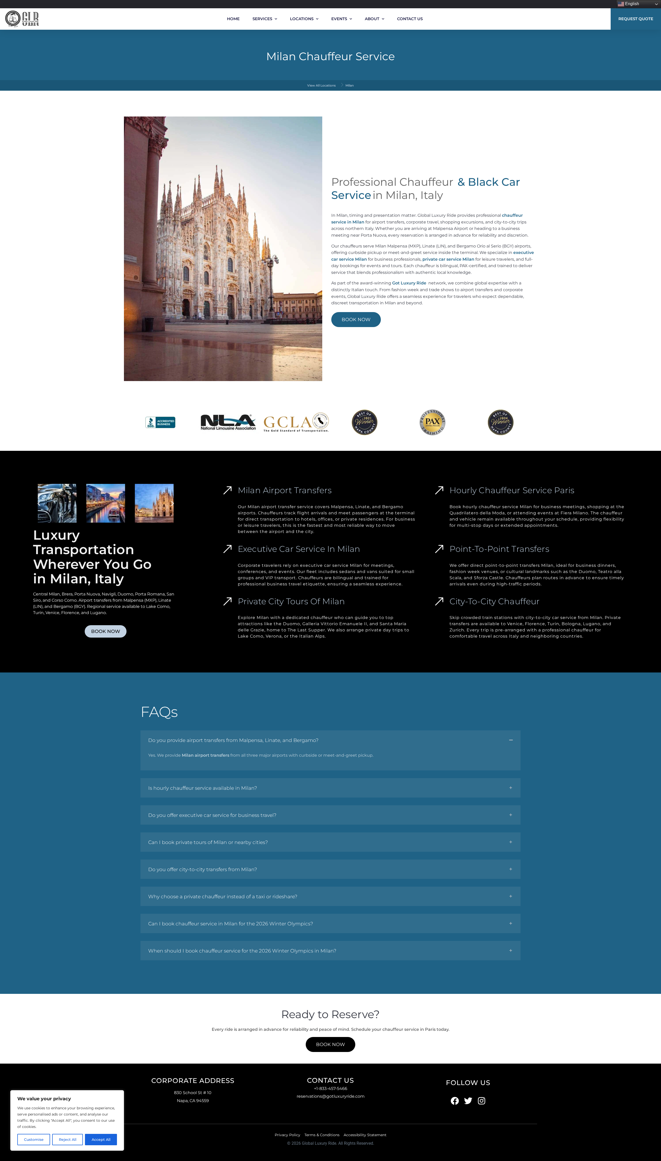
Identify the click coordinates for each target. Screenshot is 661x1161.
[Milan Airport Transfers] (227, 490)
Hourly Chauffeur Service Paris (512, 490)
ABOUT (372, 18)
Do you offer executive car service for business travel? (212, 815)
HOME (233, 18)
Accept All (101, 1139)
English (631, 4)
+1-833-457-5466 (330, 1088)
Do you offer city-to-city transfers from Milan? (202, 869)
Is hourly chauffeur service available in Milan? (202, 788)
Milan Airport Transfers (285, 490)
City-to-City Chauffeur (495, 601)
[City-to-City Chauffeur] (439, 601)
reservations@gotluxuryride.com (331, 1096)
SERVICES (262, 18)
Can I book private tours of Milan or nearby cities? (208, 842)
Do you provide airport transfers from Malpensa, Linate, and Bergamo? (233, 740)
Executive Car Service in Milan (299, 549)
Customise (34, 1139)
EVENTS (339, 18)
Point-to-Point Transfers (499, 549)
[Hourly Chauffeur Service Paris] (439, 490)
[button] (39, 503)
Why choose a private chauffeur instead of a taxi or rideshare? (222, 897)
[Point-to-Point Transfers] (439, 549)
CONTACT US (410, 18)
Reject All (67, 1139)
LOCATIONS (301, 18)
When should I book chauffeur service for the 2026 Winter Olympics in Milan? (242, 951)
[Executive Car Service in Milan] (227, 549)
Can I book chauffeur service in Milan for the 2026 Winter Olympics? (230, 924)
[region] (67, 1120)
